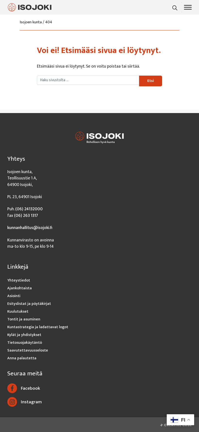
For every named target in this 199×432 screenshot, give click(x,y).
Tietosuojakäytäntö (24, 342)
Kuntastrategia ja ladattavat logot (37, 327)
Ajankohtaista (19, 288)
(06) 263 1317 (26, 215)
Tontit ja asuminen (23, 319)
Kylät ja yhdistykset (24, 335)
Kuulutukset (17, 311)
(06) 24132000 (29, 208)
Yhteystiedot (18, 280)
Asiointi (13, 296)
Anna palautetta (21, 358)
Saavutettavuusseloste (27, 350)
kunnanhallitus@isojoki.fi (29, 227)
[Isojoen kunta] (29, 7)
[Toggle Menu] (188, 7)
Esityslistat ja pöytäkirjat (29, 303)
